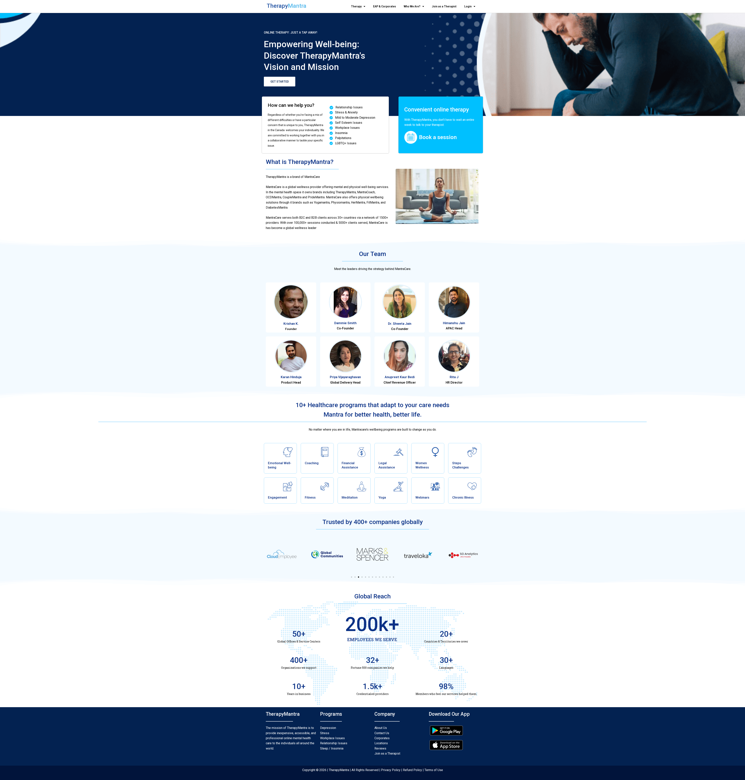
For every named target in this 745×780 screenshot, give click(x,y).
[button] (351, 577)
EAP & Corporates (384, 6)
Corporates (382, 738)
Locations (381, 743)
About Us (380, 728)
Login (468, 6)
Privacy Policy (390, 770)
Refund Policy (412, 770)
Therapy (356, 6)
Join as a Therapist (444, 6)
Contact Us (381, 733)
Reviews (380, 748)
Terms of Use (433, 770)
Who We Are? (412, 6)
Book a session (438, 137)
